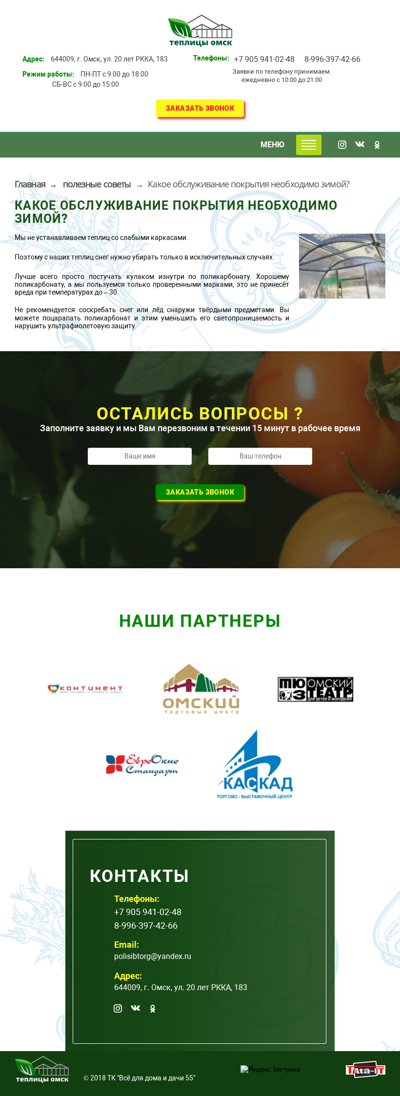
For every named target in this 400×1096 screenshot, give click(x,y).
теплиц (98, 237)
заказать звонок (200, 108)
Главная (30, 184)
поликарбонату (225, 276)
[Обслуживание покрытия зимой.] (342, 266)
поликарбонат (107, 318)
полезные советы (97, 184)
